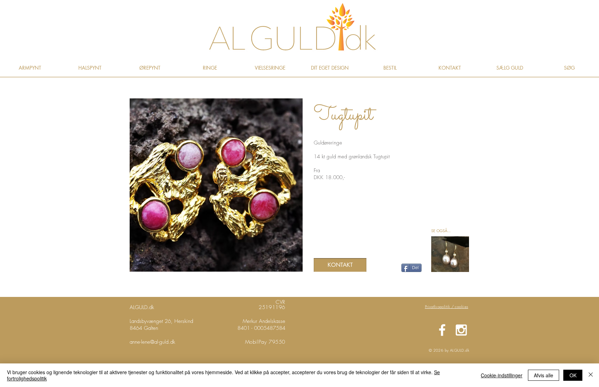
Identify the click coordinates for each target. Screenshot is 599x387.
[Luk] (591, 375)
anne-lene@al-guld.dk (152, 341)
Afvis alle (543, 375)
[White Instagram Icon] (461, 330)
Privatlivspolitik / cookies (446, 306)
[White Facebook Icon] (442, 330)
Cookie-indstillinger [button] (501, 375)
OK (573, 375)
